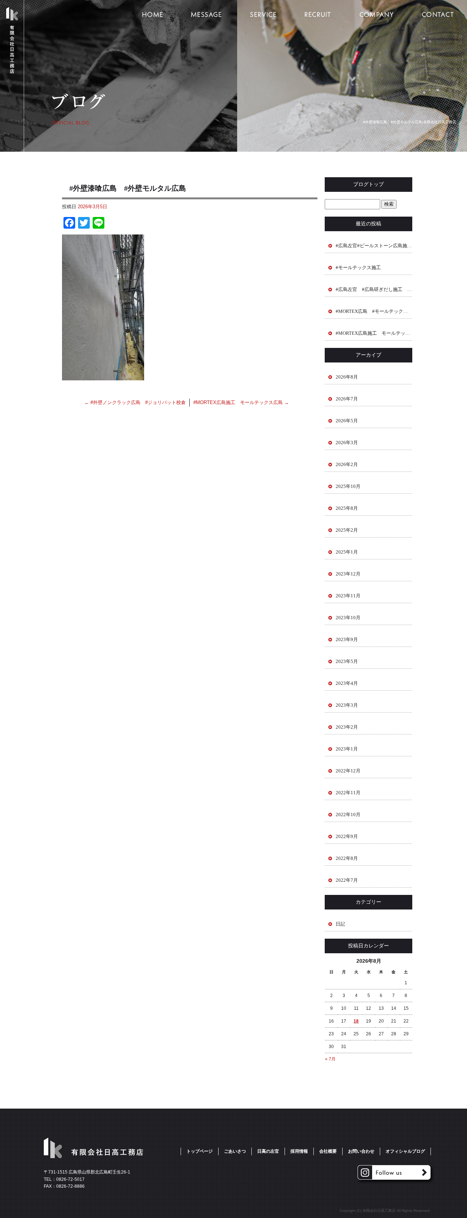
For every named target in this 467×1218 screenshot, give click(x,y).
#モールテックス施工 (358, 267)
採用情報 (317, 14)
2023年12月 (348, 574)
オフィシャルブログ (405, 1151)
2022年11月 (348, 792)
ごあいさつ (206, 14)
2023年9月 (347, 639)
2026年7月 (347, 399)
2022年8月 (347, 858)
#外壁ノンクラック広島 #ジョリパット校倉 (135, 402)
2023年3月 (347, 705)
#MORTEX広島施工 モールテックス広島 (241, 402)
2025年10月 (348, 486)
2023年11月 (348, 595)
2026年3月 (347, 442)
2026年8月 (347, 377)
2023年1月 (347, 749)
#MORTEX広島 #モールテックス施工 (374, 311)
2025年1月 (347, 552)
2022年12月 (348, 770)
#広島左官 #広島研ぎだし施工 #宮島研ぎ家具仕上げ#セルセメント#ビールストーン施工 (374, 289)
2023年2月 (347, 727)
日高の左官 (263, 14)
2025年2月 (347, 530)
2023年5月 (347, 661)
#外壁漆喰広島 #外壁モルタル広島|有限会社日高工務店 (409, 122)
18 (356, 1021)
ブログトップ (368, 184)
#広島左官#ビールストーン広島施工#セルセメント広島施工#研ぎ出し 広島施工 (374, 245)
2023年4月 (347, 683)
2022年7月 (347, 880)
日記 (340, 924)
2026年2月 (347, 464)
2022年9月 (347, 836)
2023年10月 (348, 617)
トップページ (151, 14)
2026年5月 (347, 420)
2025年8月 (347, 508)
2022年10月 (348, 814)
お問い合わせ (361, 1151)
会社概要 (376, 14)
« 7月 (330, 1059)
